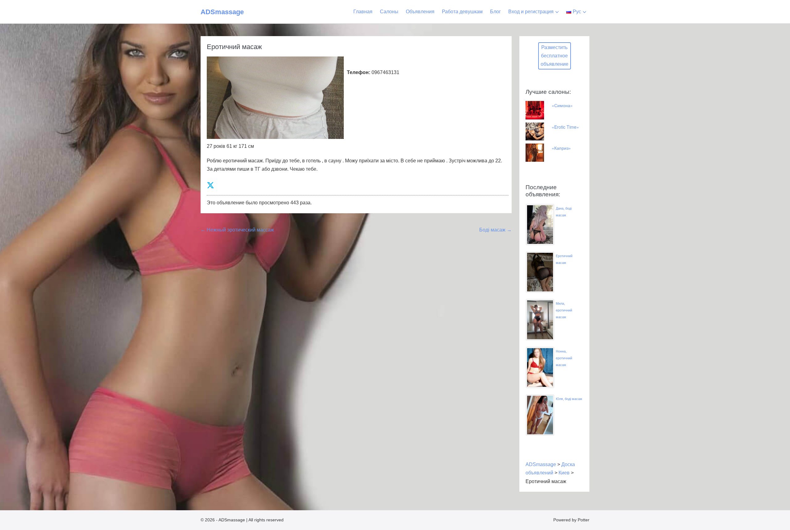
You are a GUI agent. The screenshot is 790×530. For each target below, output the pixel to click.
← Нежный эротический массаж (237, 229)
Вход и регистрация (531, 11)
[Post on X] (210, 185)
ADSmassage (222, 12)
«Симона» (562, 105)
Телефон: (358, 72)
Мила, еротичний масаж (564, 310)
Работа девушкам (462, 11)
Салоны (389, 11)
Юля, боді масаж (569, 399)
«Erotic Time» (565, 127)
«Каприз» (561, 148)
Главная (362, 11)
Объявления (420, 11)
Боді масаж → (495, 229)
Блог (495, 11)
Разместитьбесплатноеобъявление (554, 56)
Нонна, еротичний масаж (564, 358)
